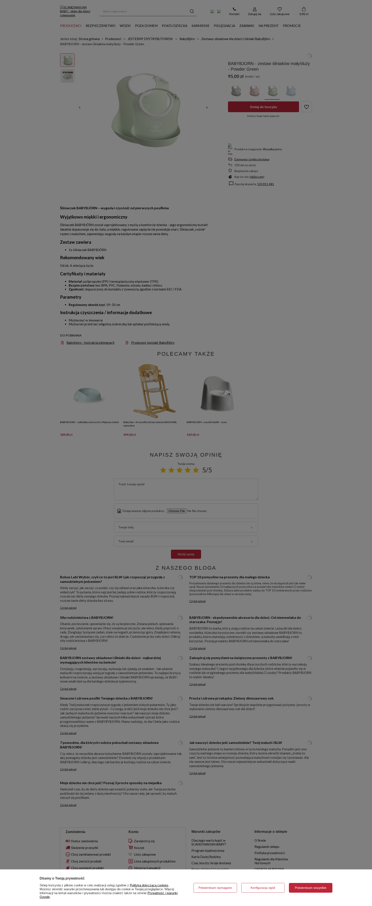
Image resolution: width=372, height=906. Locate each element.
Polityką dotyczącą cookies (149, 885)
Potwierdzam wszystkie (310, 887)
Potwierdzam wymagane (215, 887)
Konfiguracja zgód (263, 887)
